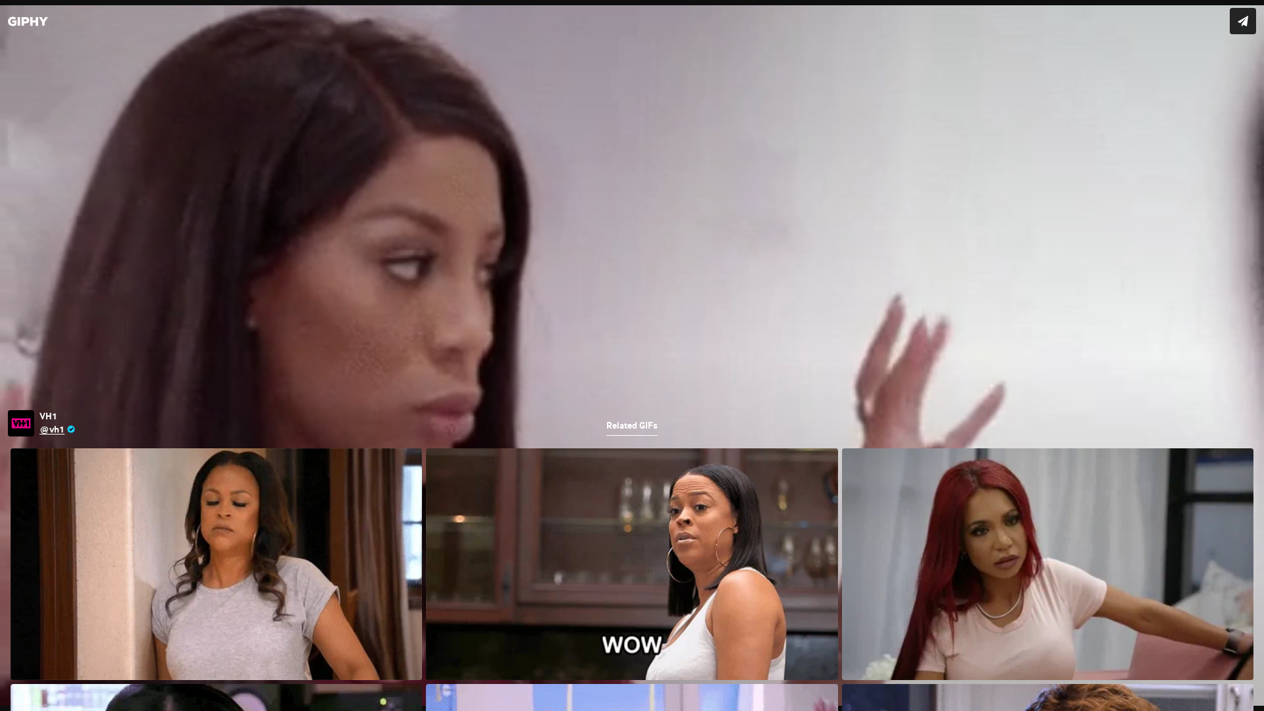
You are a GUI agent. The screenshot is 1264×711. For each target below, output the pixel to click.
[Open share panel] (1243, 21)
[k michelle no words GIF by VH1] (632, 355)
